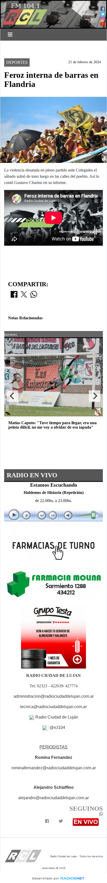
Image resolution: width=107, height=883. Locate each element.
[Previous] (12, 396)
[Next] (94, 396)
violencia (38, 45)
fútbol (63, 45)
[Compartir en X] (24, 295)
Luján (14, 45)
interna (16, 54)
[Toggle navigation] (10, 35)
